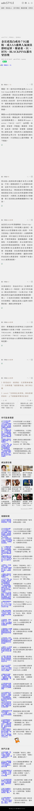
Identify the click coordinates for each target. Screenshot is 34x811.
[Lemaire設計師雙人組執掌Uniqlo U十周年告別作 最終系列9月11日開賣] (6, 668)
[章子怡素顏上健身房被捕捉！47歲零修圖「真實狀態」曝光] (6, 791)
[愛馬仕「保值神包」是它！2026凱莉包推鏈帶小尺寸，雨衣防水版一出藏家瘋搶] (6, 568)
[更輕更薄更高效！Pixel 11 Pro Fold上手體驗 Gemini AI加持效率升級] (6, 604)
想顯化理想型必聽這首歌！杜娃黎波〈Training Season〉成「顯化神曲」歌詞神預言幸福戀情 (22, 443)
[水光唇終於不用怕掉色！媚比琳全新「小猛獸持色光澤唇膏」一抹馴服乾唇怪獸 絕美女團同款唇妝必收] (6, 695)
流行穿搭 (16, 8)
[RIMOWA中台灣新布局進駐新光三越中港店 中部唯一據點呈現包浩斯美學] (6, 704)
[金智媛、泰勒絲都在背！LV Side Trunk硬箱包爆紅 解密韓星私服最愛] (6, 622)
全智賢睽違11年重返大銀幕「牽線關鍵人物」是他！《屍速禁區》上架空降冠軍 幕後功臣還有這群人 (23, 723)
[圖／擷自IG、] (17, 271)
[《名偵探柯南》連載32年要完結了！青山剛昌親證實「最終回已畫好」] (6, 782)
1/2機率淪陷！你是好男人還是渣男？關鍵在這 (27, 489)
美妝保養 (24, 8)
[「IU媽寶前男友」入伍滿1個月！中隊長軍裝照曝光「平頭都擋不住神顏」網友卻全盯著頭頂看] (6, 433)
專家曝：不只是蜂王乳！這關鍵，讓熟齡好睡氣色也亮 (6, 475)
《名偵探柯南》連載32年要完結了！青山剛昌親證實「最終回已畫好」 (22, 782)
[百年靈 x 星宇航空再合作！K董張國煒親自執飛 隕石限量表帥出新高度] (6, 640)
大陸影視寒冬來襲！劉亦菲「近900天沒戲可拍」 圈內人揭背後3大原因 (22, 800)
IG (7, 85)
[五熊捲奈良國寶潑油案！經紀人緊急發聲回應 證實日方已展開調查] (6, 686)
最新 (2, 8)
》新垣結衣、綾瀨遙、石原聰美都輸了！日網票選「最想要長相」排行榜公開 (17, 385)
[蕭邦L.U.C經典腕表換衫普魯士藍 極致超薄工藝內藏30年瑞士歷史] (6, 649)
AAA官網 (10, 220)
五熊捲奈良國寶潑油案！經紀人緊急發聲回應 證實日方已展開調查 (17, 489)
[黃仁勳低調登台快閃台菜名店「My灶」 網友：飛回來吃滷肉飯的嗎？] (6, 613)
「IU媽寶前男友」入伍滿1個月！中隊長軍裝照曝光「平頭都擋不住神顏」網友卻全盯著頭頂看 (22, 433)
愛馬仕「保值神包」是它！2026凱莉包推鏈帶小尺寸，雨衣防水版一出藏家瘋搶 (23, 567)
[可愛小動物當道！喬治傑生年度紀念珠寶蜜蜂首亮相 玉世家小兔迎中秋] (6, 659)
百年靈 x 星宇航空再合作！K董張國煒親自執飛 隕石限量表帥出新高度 (22, 640)
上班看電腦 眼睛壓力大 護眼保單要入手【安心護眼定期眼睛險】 (6, 489)
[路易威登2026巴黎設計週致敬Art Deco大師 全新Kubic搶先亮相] (6, 558)
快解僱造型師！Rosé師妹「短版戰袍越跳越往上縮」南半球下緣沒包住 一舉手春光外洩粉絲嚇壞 (22, 452)
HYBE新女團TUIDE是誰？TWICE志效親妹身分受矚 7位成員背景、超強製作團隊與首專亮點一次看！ (22, 424)
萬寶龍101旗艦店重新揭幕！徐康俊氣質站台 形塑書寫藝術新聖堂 (22, 631)
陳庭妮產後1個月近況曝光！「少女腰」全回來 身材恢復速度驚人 (17, 503)
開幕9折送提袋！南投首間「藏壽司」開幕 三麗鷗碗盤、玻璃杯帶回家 (22, 677)
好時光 (31, 8)
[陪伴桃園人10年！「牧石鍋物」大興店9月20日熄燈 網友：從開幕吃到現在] (6, 540)
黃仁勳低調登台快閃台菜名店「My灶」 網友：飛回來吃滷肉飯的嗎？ (22, 613)
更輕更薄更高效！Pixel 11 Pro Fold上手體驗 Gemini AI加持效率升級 (22, 604)
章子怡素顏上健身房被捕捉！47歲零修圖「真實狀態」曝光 (22, 791)
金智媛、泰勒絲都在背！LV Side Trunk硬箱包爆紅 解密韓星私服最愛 (28, 503)
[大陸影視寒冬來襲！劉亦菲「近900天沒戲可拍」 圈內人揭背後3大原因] (6, 800)
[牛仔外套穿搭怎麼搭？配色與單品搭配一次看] (6, 522)
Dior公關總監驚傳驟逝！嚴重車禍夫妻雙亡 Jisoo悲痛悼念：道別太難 (22, 764)
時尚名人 (9, 8)
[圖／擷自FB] (17, 159)
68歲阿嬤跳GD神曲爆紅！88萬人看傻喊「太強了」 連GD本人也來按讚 (22, 773)
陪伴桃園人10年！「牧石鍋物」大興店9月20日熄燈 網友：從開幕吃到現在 (22, 540)
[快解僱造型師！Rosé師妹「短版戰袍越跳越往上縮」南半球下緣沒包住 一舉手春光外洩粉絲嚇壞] (6, 451)
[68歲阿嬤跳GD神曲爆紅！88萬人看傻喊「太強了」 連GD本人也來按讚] (6, 773)
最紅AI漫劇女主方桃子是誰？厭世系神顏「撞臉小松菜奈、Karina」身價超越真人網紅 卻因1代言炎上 (22, 732)
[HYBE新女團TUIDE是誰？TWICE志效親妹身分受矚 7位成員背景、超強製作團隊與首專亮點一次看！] (6, 423)
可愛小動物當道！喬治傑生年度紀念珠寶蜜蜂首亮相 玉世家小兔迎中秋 (22, 658)
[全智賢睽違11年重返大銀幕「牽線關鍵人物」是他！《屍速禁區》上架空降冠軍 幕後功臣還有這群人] (6, 722)
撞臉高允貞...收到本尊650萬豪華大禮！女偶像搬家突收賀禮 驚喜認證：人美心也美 (16, 475)
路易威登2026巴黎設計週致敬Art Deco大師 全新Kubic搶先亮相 (23, 558)
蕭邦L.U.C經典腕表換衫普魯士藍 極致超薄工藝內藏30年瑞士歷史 (23, 649)
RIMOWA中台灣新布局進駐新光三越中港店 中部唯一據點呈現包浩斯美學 (22, 704)
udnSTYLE (4, 37)
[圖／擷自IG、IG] (17, 73)
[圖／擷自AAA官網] (17, 211)
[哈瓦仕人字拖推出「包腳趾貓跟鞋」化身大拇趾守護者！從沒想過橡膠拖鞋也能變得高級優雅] (6, 595)
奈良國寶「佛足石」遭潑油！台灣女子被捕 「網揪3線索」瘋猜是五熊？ (22, 754)
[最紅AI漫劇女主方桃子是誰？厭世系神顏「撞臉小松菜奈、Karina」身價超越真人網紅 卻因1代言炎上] (6, 731)
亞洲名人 (18, 37)
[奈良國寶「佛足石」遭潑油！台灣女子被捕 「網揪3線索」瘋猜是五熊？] (6, 755)
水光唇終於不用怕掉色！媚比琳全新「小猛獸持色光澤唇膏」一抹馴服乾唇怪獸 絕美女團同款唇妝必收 (22, 696)
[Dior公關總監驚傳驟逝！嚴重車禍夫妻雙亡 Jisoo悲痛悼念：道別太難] (6, 764)
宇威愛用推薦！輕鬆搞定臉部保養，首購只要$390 (6, 503)
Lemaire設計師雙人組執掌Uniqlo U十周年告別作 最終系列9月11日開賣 (22, 668)
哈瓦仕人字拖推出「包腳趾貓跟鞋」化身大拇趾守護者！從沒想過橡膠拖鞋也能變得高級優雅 (22, 596)
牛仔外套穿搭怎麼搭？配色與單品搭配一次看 (22, 521)
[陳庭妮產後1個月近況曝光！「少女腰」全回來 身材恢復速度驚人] (6, 713)
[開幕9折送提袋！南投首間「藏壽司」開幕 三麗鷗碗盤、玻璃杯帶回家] (6, 677)
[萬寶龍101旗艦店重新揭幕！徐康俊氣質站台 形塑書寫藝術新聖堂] (6, 631)
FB (8, 177)
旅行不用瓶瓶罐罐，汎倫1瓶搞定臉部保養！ (27, 475)
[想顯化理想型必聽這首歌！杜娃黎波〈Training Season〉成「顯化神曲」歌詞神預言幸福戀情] (6, 442)
